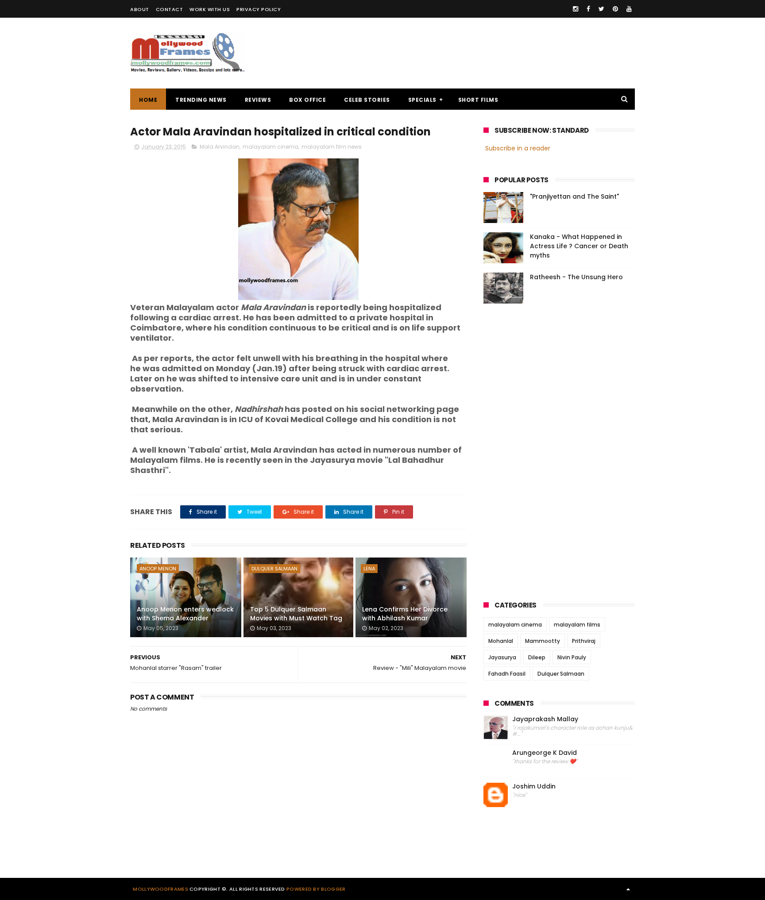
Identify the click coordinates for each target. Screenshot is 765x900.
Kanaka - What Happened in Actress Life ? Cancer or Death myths (579, 246)
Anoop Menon (157, 568)
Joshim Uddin (534, 786)
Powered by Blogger (315, 888)
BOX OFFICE (307, 100)
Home (148, 100)
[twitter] (601, 9)
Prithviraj (583, 641)
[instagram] (575, 9)
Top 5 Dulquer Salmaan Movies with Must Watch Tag (296, 614)
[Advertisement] (474, 53)
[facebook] (588, 9)
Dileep (536, 657)
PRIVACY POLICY (258, 9)
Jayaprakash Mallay (545, 719)
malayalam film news (331, 146)
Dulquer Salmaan (274, 568)
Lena (369, 568)
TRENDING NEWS (201, 100)
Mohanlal (500, 641)
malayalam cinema (270, 146)
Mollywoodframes (160, 888)
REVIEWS (258, 100)
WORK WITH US (209, 9)
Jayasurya (502, 657)
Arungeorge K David (544, 753)
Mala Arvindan (220, 146)
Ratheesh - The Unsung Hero (576, 277)
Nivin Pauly (571, 657)
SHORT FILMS (478, 100)
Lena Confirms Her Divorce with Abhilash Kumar (405, 614)
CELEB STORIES (367, 100)
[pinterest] (615, 9)
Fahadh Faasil (506, 673)
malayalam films (577, 624)
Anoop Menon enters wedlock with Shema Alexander (185, 614)
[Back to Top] (628, 889)
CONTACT (169, 9)
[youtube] (629, 9)
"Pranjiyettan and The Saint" (574, 196)
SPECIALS (422, 100)
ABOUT (139, 9)
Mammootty (542, 641)
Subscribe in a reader (517, 148)
